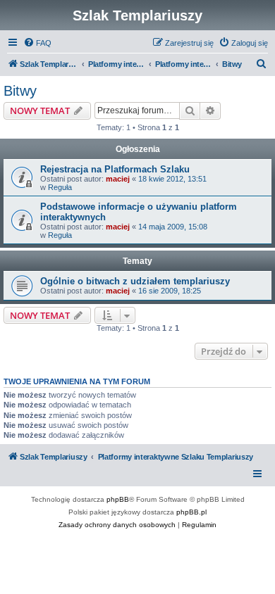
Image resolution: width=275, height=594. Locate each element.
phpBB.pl (191, 512)
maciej (118, 179)
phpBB (117, 499)
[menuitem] (37, 42)
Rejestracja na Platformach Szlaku (115, 169)
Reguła (60, 187)
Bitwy (20, 91)
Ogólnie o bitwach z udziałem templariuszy (135, 281)
